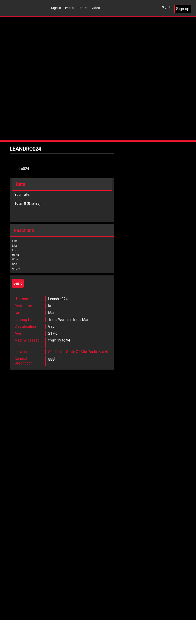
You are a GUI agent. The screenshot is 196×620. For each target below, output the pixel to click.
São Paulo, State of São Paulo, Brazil (78, 352)
